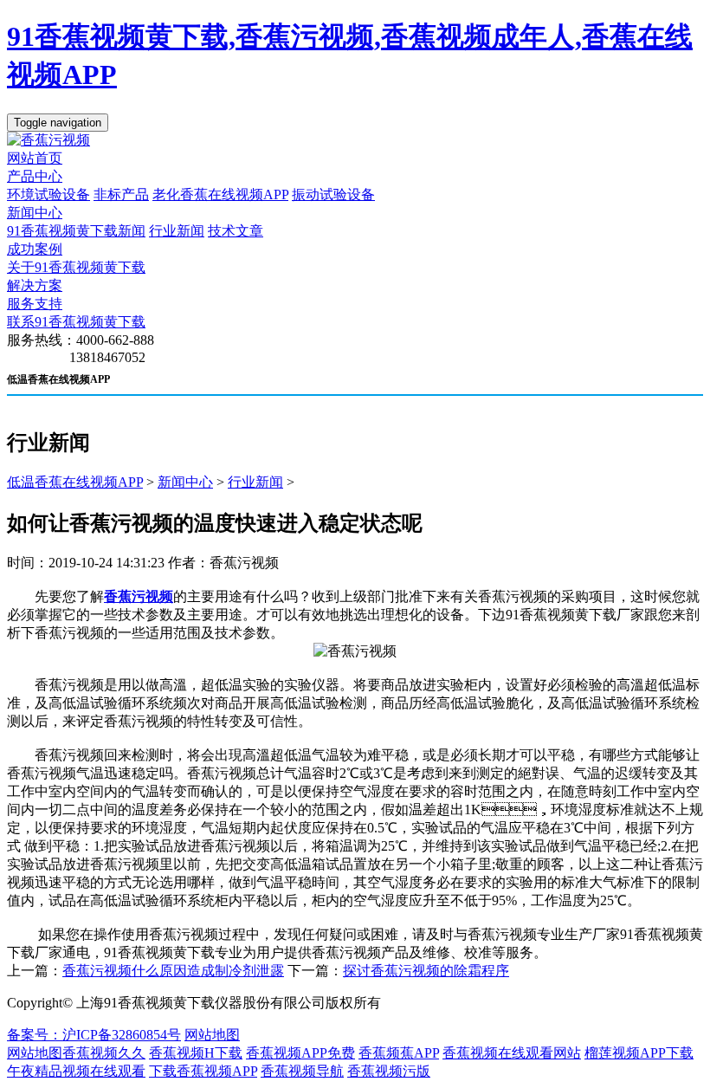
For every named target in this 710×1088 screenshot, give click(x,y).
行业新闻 (176, 230)
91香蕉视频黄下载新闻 (76, 230)
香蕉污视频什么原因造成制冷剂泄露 (173, 970)
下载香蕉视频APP (203, 1071)
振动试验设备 (333, 194)
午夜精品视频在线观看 (76, 1071)
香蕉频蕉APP (398, 1053)
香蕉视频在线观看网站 (511, 1053)
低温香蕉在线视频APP (75, 482)
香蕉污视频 (138, 596)
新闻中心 (34, 212)
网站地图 (212, 1034)
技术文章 (235, 230)
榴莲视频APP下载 (639, 1053)
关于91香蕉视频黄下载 (76, 267)
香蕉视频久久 (103, 1053)
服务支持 (34, 303)
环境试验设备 (48, 194)
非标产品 (121, 194)
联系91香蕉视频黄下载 (76, 321)
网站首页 (34, 158)
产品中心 (34, 176)
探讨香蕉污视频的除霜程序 (426, 970)
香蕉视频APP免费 (300, 1053)
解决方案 (34, 285)
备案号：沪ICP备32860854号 (94, 1034)
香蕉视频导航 (302, 1071)
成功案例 (34, 249)
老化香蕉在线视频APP (220, 194)
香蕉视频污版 (388, 1071)
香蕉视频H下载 (195, 1053)
